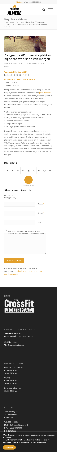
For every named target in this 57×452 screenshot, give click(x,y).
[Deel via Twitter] (12, 170)
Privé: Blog (30, 22)
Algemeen (40, 22)
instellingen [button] (40, 442)
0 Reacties (21, 63)
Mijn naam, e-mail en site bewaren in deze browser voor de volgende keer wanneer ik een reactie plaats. (26, 233)
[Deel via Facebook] (7, 170)
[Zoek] (42, 9)
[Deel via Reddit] (44, 170)
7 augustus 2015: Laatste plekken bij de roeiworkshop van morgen (27, 57)
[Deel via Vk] (39, 170)
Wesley (6, 66)
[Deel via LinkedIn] (28, 170)
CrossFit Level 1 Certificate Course (18, 336)
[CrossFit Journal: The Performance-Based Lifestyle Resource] (19, 313)
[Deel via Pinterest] (23, 170)
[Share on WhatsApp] (17, 170)
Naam (41, 204)
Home (22, 22)
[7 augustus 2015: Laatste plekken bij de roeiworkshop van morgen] (25, 44)
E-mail (41, 213)
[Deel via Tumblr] (34, 170)
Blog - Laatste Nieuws (15, 19)
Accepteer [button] (9, 447)
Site (39, 222)
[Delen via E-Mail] (50, 170)
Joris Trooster (44, 92)
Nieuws (39, 63)
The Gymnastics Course (14, 345)
